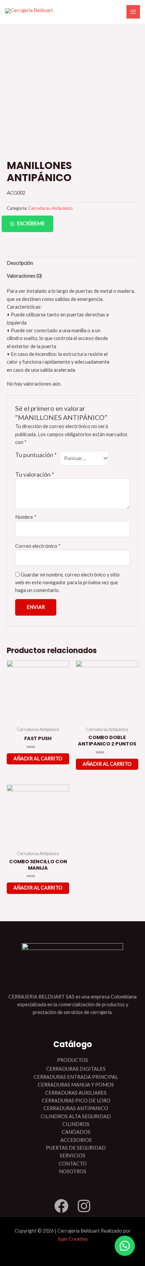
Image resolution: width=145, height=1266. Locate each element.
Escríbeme (31, 223)
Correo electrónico (38, 546)
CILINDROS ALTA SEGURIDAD (76, 1116)
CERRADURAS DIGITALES (76, 1069)
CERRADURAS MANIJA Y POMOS (76, 1085)
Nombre (25, 517)
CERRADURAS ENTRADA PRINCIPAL (76, 1077)
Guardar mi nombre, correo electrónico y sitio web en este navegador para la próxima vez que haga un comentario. (67, 582)
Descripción (20, 263)
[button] (72, 224)
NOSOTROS (72, 1171)
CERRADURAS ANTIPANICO (76, 1108)
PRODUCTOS (72, 1060)
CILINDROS (75, 1124)
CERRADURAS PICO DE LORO (76, 1100)
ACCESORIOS (76, 1140)
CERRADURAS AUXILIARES (76, 1093)
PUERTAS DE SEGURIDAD (76, 1148)
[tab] (72, 263)
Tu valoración (34, 474)
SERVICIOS (72, 1155)
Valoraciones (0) (24, 276)
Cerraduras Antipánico (50, 208)
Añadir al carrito (37, 758)
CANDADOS (76, 1132)
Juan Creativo (72, 1239)
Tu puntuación (36, 454)
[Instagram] (84, 1206)
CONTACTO (73, 1163)
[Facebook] (61, 1206)
